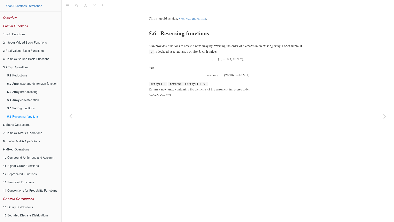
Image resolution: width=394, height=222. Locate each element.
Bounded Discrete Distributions (26, 215)
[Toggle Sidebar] (67, 5)
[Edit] (94, 5)
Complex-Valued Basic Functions (26, 59)
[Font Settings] (85, 5)
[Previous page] (71, 116)
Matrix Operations (16, 125)
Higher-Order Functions (21, 166)
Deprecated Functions (20, 174)
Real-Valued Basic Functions (23, 51)
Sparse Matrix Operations (21, 141)
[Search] (76, 5)
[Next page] (385, 116)
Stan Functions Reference (24, 6)
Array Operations (16, 67)
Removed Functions (18, 182)
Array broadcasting (22, 92)
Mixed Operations (16, 149)
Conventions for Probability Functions (30, 190)
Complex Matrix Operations (22, 133)
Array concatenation (23, 100)
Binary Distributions (18, 207)
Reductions (17, 75)
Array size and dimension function (32, 83)
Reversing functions (23, 116)
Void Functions (14, 34)
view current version (192, 18)
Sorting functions (21, 108)
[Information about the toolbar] (102, 5)
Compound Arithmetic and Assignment (30, 157)
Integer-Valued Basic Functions (25, 42)
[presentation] (228, 59)
